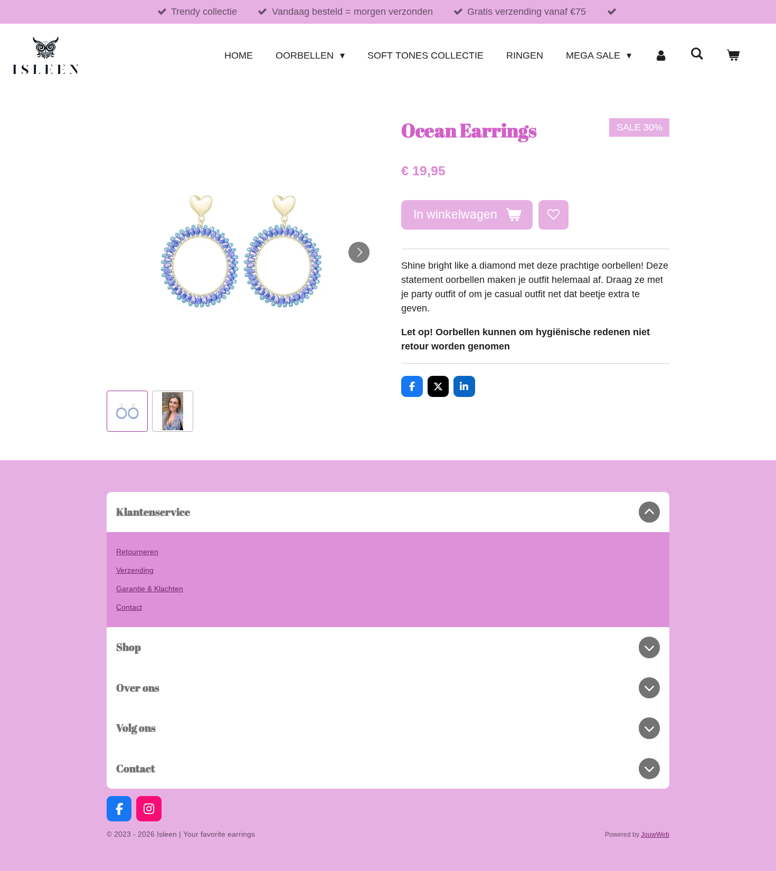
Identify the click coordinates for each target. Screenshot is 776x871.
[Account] (661, 55)
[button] (127, 411)
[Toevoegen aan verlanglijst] (553, 215)
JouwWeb (655, 834)
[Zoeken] (697, 54)
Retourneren (137, 551)
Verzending (135, 570)
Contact (129, 607)
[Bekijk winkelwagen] (733, 55)
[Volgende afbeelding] (359, 252)
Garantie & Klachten (149, 588)
